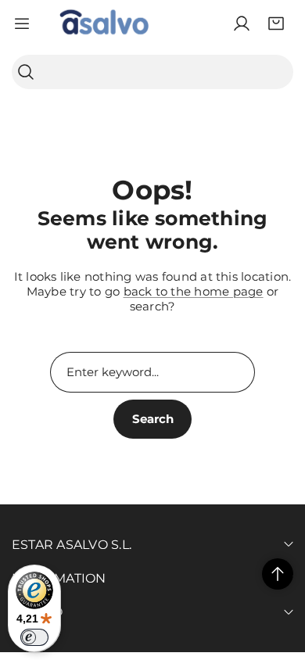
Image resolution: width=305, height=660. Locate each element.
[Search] (26, 72)
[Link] (104, 23)
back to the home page (194, 291)
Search (153, 418)
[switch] (34, 637)
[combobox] (152, 72)
